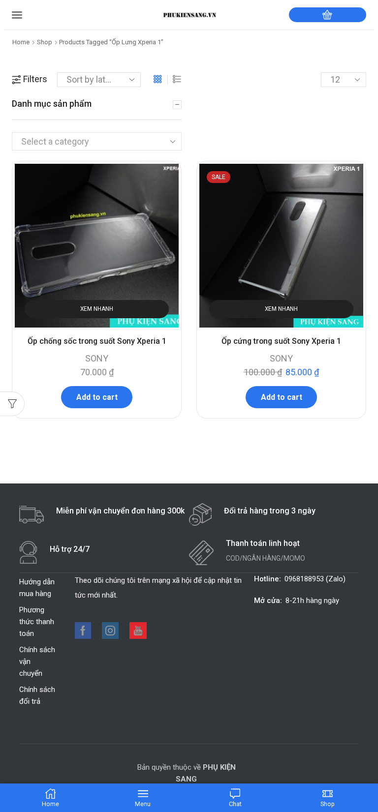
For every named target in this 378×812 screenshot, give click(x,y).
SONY (96, 358)
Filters (35, 79)
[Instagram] (110, 630)
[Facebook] (83, 630)
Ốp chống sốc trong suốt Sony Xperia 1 (97, 341)
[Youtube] (138, 630)
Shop (44, 42)
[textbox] (88, 142)
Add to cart (97, 397)
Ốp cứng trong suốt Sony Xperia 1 (281, 341)
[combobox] (97, 141)
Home (21, 42)
